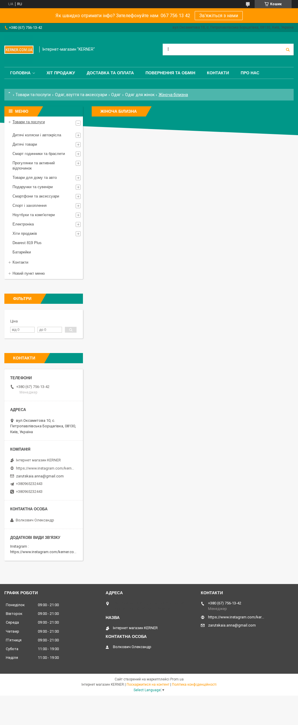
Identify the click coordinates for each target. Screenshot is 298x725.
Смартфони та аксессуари (36, 196)
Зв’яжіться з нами (218, 15)
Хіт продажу (61, 72)
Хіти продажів (25, 233)
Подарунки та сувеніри (33, 187)
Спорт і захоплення (30, 205)
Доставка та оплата (110, 72)
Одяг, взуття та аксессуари (81, 94)
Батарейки (22, 252)
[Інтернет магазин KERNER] (18, 49)
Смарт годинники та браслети (39, 153)
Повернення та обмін (170, 72)
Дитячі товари (25, 144)
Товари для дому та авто (35, 177)
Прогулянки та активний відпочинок (34, 165)
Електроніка (23, 224)
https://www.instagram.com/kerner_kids (45, 468)
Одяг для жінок (140, 94)
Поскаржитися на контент (148, 684)
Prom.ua (177, 679)
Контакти (218, 72)
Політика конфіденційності (194, 684)
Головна (20, 72)
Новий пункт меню (29, 273)
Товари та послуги (33, 94)
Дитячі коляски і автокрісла (37, 135)
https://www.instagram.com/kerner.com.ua (46, 552)
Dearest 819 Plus (27, 243)
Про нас (250, 72)
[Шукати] (288, 49)
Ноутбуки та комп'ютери (34, 215)
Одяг (116, 94)
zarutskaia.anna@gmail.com (40, 476)
